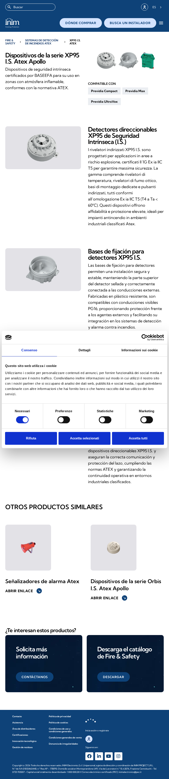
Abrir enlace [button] (23, 591)
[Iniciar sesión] (144, 7)
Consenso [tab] (29, 350)
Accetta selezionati (84, 438)
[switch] (63, 419)
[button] (104, 91)
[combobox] (30, 7)
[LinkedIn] (99, 756)
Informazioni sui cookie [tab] (139, 350)
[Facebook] (89, 756)
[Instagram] (118, 756)
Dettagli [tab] (85, 350)
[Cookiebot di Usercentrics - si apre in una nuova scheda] (144, 337)
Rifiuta (31, 438)
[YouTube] (109, 756)
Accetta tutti (138, 438)
